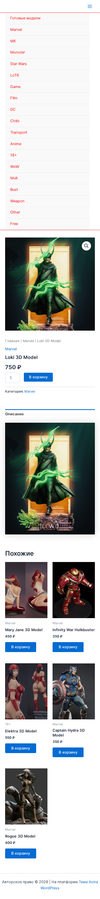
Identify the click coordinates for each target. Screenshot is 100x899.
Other (15, 212)
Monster (17, 52)
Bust (14, 189)
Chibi (14, 121)
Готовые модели (25, 18)
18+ (13, 155)
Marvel (16, 29)
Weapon (17, 201)
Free (14, 223)
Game (15, 86)
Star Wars (18, 63)
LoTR (14, 75)
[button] (86, 246)
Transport (18, 132)
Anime (15, 144)
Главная (12, 341)
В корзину (38, 377)
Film (13, 98)
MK (13, 41)
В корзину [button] (20, 647)
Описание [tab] (14, 414)
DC (13, 109)
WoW (14, 166)
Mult (14, 178)
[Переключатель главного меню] (90, 6)
